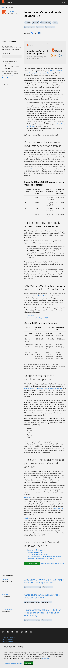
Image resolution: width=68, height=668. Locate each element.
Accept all (28, 663)
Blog (4, 7)
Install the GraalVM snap (34, 552)
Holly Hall (5, 594)
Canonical (11, 11)
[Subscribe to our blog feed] (31, 632)
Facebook (32, 33)
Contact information (8, 637)
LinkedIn (39, 33)
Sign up (6, 84)
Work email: (7, 53)
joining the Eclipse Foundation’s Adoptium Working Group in (43, 388)
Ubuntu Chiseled (38, 296)
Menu (64, 2)
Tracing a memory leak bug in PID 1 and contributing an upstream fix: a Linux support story (42, 613)
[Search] (58, 2)
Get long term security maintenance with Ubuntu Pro (44, 556)
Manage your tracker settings (13, 663)
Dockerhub (30, 316)
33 (30, 169)
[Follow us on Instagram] (17, 632)
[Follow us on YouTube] (26, 632)
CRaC (26, 518)
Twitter (35, 33)
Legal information (7, 639)
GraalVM (27, 497)
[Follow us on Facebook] (8, 632)
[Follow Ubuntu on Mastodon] (3, 632)
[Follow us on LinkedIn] (12, 632)
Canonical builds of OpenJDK (36, 550)
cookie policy (46, 658)
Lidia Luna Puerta (7, 609)
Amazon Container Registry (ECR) (37, 318)
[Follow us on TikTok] (22, 632)
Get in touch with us (32, 563)
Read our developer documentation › (52, 563)
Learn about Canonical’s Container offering (40, 558)
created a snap (58, 508)
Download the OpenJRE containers (38, 554)
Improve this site (7, 641)
